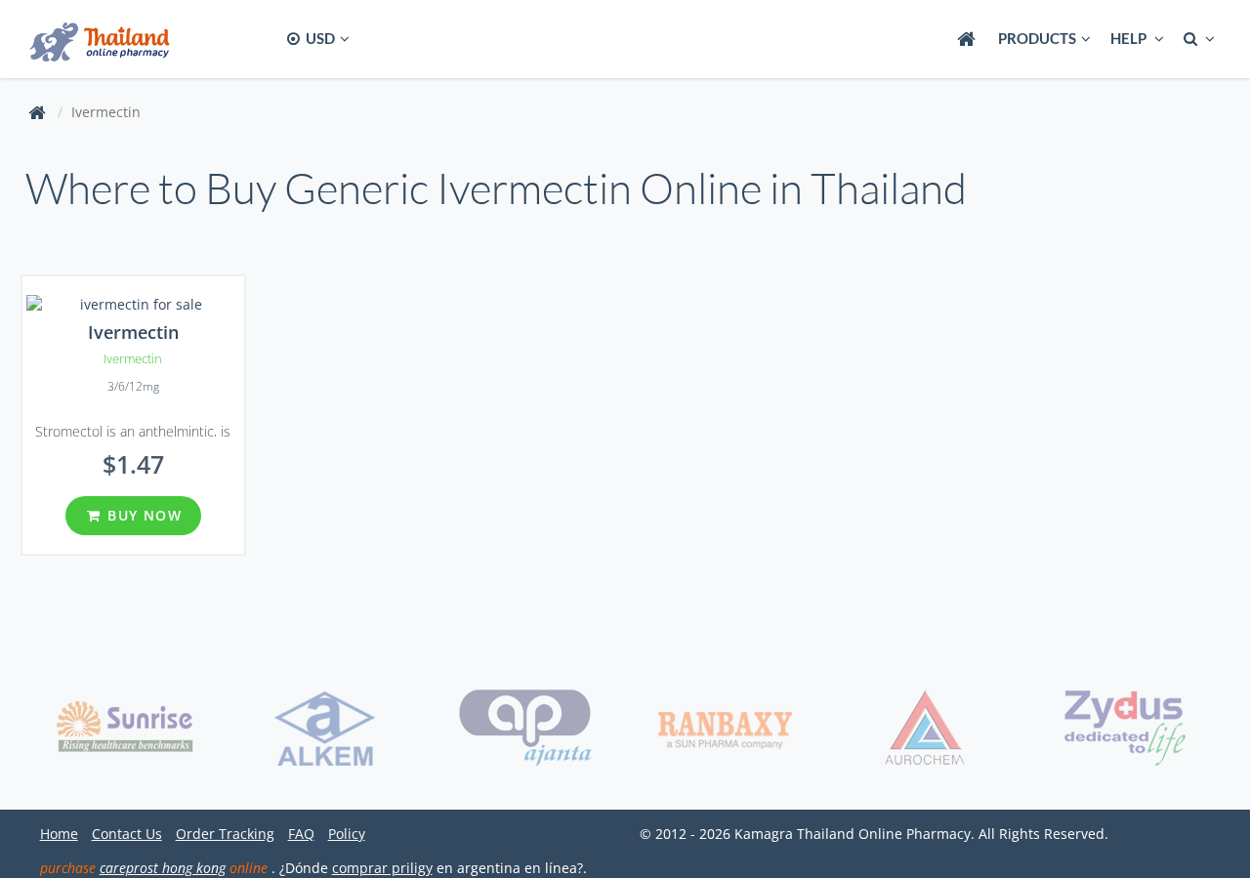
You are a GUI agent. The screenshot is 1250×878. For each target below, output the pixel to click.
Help (1129, 38)
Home (59, 833)
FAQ (301, 833)
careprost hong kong (163, 867)
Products (1037, 38)
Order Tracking (225, 833)
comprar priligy (382, 867)
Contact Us (127, 833)
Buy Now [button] (142, 515)
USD (319, 38)
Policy (346, 833)
